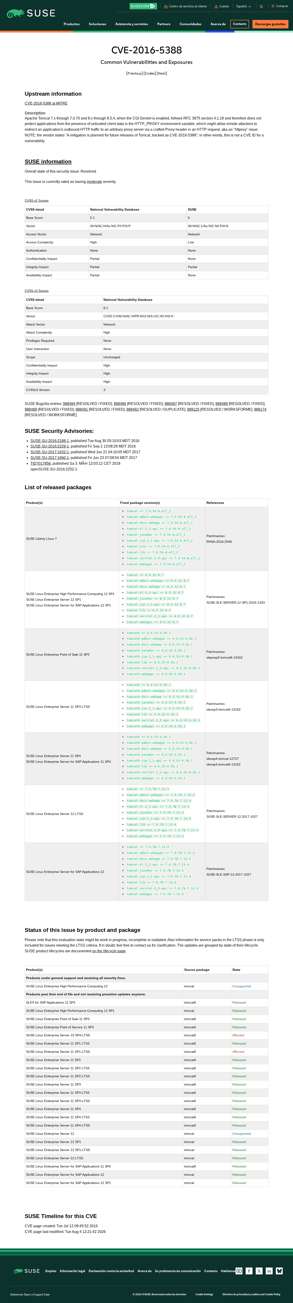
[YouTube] (239, 1271)
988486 (120, 404)
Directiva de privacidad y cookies (241, 1294)
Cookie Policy (272, 1294)
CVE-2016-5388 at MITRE (46, 103)
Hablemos (228, 1271)
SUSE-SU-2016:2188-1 (49, 441)
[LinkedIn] (269, 1271)
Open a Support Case (37, 1294)
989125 (193, 409)
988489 (31, 409)
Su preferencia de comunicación (178, 1271)
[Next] (162, 73)
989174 (260, 409)
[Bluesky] (279, 1271)
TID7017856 (40, 463)
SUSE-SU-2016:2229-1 (49, 446)
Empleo (50, 1271)
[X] (259, 1271)
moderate (94, 182)
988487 (171, 404)
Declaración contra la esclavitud (111, 1271)
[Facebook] (249, 1271)
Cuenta (224, 6)
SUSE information (48, 161)
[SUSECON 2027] (143, 6)
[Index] (150, 73)
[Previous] (134, 73)
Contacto (239, 24)
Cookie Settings (204, 1294)
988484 (69, 404)
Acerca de (145, 1271)
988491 (82, 409)
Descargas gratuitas (270, 24)
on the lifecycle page (109, 951)
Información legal (72, 1271)
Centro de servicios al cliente (188, 6)
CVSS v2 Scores (37, 200)
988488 (221, 404)
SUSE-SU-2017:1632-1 (49, 452)
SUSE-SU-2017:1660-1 (49, 458)
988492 (132, 409)
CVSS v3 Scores (37, 291)
